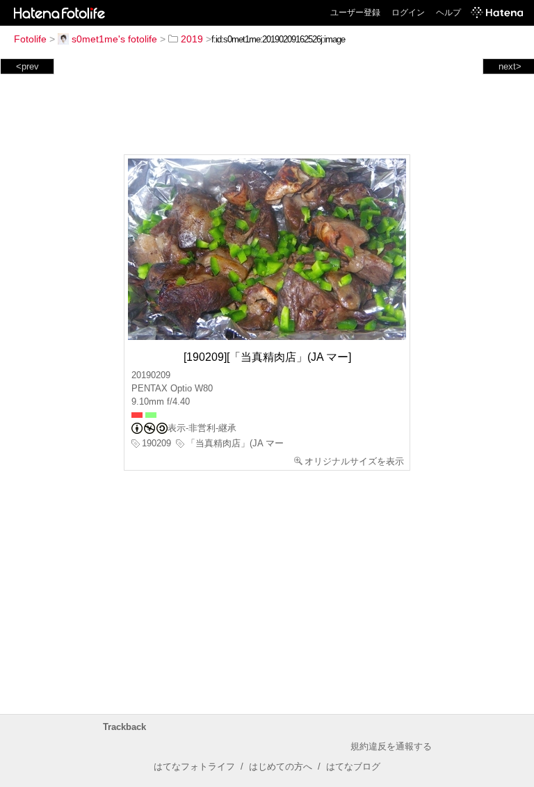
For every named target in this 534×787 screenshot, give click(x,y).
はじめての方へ (280, 766)
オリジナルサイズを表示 (354, 461)
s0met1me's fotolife (114, 38)
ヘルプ (448, 12)
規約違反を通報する (391, 746)
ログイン (408, 12)
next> (510, 66)
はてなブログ (353, 766)
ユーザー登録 (355, 12)
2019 (192, 38)
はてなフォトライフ (194, 766)
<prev (27, 66)
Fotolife (30, 38)
